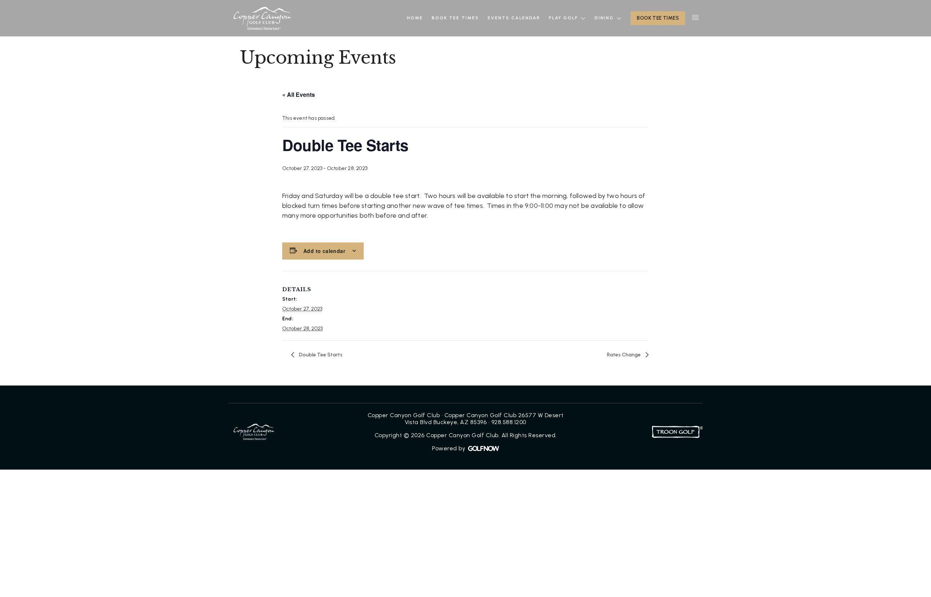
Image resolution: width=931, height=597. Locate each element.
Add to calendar (324, 250)
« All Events (298, 94)
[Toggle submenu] (583, 18)
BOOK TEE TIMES (658, 18)
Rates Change (624, 355)
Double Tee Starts (320, 355)
